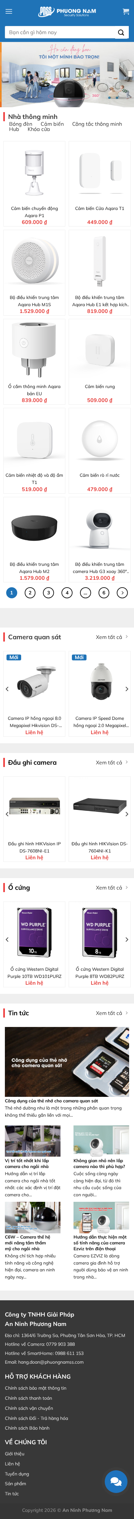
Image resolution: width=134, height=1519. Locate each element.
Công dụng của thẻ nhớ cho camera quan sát (51, 1100)
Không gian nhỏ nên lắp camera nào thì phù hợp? (99, 1163)
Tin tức (12, 1494)
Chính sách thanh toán (28, 1398)
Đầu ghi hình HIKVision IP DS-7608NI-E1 (34, 847)
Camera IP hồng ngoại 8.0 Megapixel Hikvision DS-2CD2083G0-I (34, 722)
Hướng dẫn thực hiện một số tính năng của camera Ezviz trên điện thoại (100, 1242)
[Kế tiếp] (122, 592)
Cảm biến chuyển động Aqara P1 (34, 211)
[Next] (126, 688)
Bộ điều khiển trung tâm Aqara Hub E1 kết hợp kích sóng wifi (99, 301)
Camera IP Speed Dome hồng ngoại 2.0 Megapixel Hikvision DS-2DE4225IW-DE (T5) (100, 722)
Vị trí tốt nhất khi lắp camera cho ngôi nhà (27, 1163)
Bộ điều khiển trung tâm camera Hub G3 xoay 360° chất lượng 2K (100, 568)
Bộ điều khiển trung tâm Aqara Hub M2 (34, 567)
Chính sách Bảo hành (27, 1428)
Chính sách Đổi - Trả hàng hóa (36, 1418)
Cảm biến (52, 123)
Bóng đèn (20, 123)
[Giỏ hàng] (126, 11)
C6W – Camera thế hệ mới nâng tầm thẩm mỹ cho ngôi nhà (27, 1242)
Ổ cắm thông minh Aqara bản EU (34, 389)
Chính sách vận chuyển (29, 1408)
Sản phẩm (15, 1484)
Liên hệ (12, 1464)
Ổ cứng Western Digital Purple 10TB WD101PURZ (34, 972)
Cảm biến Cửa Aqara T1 (99, 208)
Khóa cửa (39, 129)
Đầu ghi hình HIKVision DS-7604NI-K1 (100, 847)
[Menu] (9, 11)
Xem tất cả (109, 637)
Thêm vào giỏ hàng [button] (38, 197)
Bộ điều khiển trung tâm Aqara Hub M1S (34, 300)
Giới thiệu (14, 1454)
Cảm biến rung (100, 386)
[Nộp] (121, 32)
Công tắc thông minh (97, 123)
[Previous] (7, 688)
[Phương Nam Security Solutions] (67, 11)
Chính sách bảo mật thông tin (35, 1388)
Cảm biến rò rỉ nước (100, 475)
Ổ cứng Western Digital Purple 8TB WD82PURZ (99, 972)
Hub (14, 129)
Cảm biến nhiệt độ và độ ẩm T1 (34, 478)
